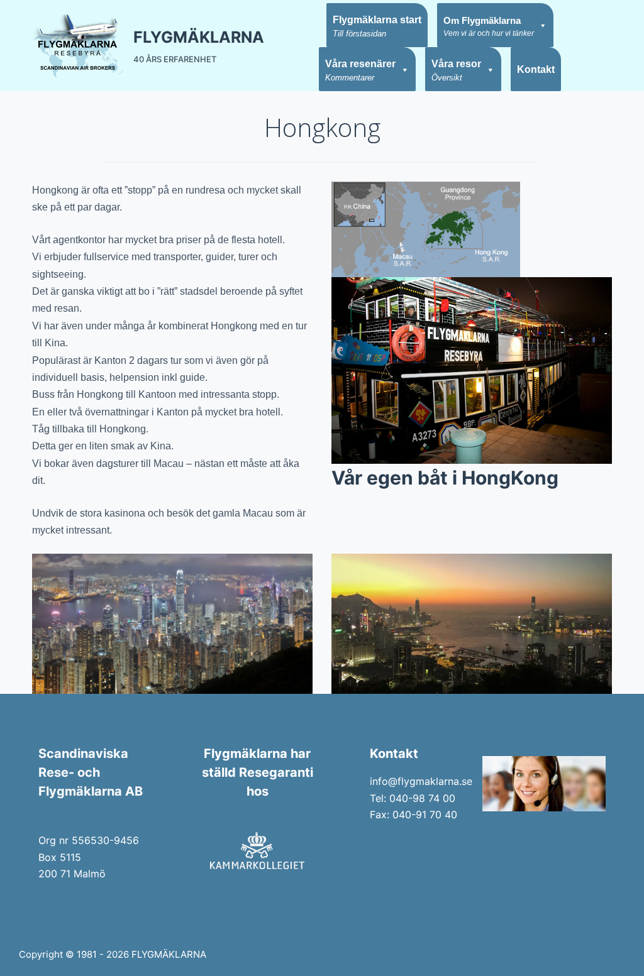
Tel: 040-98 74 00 (412, 798)
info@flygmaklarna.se (421, 781)
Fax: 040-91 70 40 (413, 814)
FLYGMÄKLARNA (198, 37)
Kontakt (536, 69)
